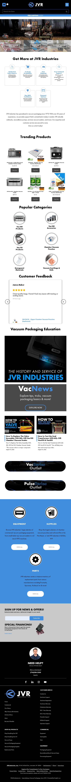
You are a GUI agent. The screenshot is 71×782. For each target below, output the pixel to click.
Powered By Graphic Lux (54, 778)
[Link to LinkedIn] (32, 682)
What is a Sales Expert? (35, 670)
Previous (7, 302)
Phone (54, 765)
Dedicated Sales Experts (12, 72)
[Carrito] (4, 4)
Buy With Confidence (28, 96)
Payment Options (43, 96)
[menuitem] (18, 701)
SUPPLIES (51, 524)
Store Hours (61, 765)
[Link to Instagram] (39, 682)
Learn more (8, 633)
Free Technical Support (59, 72)
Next (63, 302)
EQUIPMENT (19, 524)
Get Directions (47, 765)
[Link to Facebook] (26, 682)
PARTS (35, 570)
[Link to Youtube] (45, 682)
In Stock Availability (28, 72)
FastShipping (43, 72)
